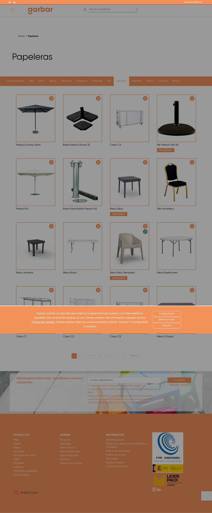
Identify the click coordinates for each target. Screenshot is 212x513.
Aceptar (166, 326)
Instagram (11, 2)
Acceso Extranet (193, 2)
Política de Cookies (43, 322)
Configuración (166, 314)
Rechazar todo (167, 320)
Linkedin (15, 2)
